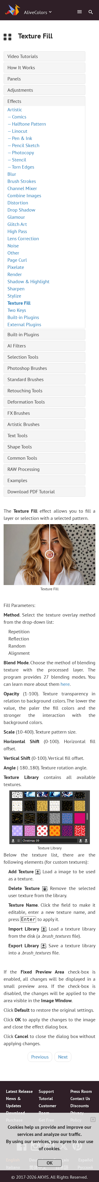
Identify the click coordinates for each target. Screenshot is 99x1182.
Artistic (14, 109)
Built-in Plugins (23, 317)
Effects (14, 101)
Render (14, 274)
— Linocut (17, 131)
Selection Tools (22, 357)
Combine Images (24, 195)
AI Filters (16, 346)
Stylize (14, 296)
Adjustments (20, 90)
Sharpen (16, 289)
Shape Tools (19, 447)
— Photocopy (20, 152)
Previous (40, 1057)
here (65, 684)
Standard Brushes (25, 379)
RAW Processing (23, 469)
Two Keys (16, 310)
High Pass (17, 231)
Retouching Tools (24, 391)
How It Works (21, 67)
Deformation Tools (26, 402)
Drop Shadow (21, 210)
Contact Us (80, 1098)
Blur (11, 174)
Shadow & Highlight (28, 281)
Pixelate (15, 267)
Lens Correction (23, 238)
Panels (14, 79)
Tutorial (46, 1098)
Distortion (17, 203)
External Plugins (24, 324)
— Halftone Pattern (26, 124)
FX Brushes (18, 413)
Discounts (79, 1105)
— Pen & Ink (19, 138)
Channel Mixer (22, 188)
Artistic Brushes (23, 424)
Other (13, 253)
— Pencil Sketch (23, 145)
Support (46, 1091)
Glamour (16, 217)
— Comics (16, 117)
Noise (13, 246)
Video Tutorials (22, 56)
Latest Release (19, 1091)
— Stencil (16, 160)
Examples (17, 480)
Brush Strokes (21, 181)
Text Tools (17, 435)
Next (63, 1057)
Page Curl (17, 260)
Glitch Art (17, 224)
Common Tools (22, 458)
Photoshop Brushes (27, 368)
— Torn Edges (20, 167)
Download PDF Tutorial (31, 492)
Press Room (81, 1091)
